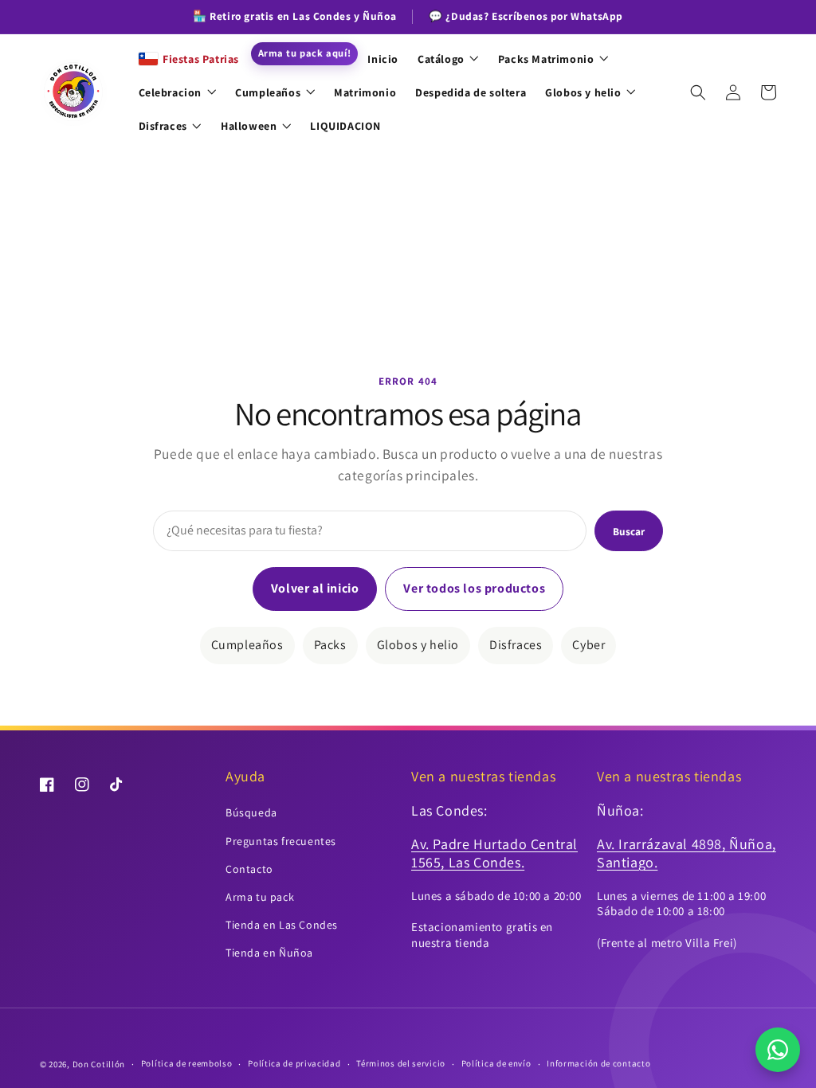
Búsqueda (251, 812)
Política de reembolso (187, 1063)
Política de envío (496, 1063)
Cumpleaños (247, 644)
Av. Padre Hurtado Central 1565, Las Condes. (494, 853)
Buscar (629, 531)
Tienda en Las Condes (282, 925)
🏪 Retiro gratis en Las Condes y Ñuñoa (294, 16)
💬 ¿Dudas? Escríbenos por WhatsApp (526, 16)
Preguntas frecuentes (281, 841)
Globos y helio (418, 644)
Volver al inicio (315, 588)
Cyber (588, 644)
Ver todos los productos (474, 588)
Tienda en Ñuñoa (269, 952)
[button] (698, 92)
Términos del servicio (400, 1063)
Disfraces (515, 644)
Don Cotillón (99, 1064)
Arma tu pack (260, 897)
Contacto (249, 869)
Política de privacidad (294, 1063)
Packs (330, 644)
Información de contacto (598, 1063)
